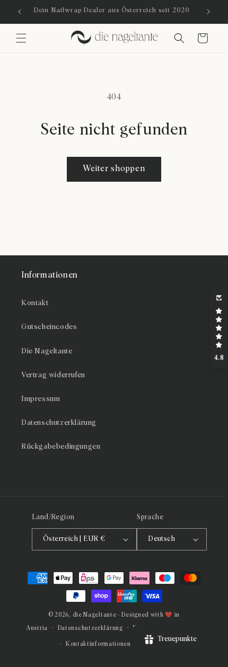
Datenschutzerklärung (59, 422)
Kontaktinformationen (98, 644)
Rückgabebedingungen (60, 446)
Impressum (40, 399)
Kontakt (34, 303)
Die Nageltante (46, 351)
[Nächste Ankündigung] (208, 11)
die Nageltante (95, 615)
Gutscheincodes (49, 327)
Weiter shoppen (114, 169)
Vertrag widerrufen (53, 375)
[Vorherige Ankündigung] (19, 11)
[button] (21, 38)
